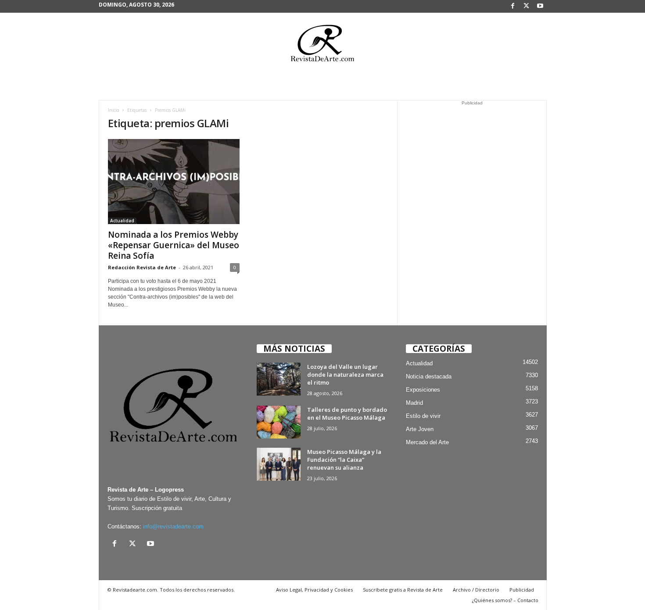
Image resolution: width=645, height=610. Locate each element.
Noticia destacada (429, 376)
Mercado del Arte (427, 442)
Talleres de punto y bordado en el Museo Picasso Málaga (347, 413)
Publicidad (521, 589)
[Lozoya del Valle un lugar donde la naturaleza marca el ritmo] (279, 379)
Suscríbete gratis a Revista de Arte (403, 589)
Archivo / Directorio (476, 589)
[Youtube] (540, 6)
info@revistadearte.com (173, 526)
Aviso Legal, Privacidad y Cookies (314, 589)
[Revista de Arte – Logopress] (322, 45)
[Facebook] (513, 6)
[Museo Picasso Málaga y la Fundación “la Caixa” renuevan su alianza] (279, 464)
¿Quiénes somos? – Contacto (505, 600)
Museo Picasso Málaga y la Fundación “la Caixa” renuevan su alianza (344, 459)
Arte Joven (420, 429)
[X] (526, 6)
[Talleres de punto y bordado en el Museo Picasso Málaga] (279, 422)
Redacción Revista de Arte (142, 267)
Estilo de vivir (423, 416)
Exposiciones (423, 389)
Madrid (414, 403)
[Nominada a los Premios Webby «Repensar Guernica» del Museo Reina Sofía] (174, 181)
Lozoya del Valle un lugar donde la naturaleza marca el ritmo (345, 374)
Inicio (113, 110)
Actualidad (122, 221)
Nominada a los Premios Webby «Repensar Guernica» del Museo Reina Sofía (173, 245)
